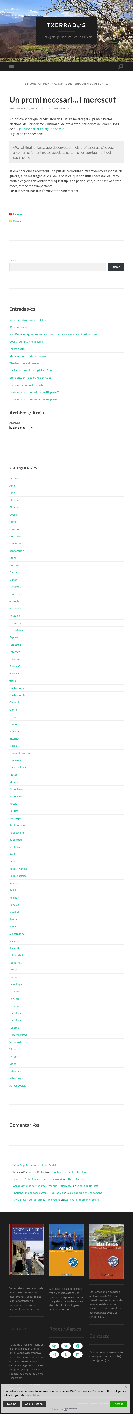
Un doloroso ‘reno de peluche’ (27, 384)
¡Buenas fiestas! (18, 327)
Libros (13, 745)
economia (15, 608)
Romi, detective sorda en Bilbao (28, 319)
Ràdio (12, 854)
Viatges (13, 1056)
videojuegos (16, 1078)
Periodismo (16, 796)
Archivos (14, 422)
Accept (119, 1403)
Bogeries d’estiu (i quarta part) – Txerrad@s (38, 1178)
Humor (13, 724)
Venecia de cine (18, 1042)
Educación (15, 623)
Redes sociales (17, 875)
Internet (14, 738)
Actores (14, 478)
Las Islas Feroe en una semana (84, 1192)
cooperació (16, 543)
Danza (13, 579)
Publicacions (16, 832)
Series (12, 926)
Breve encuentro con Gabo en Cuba (30, 377)
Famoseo (14, 651)
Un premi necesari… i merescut (62, 99)
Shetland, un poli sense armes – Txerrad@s (38, 1192)
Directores (15, 593)
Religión (14, 897)
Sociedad (14, 940)
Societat (14, 948)
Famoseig (15, 644)
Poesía (13, 803)
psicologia (15, 818)
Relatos (13, 883)
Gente (13, 709)
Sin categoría (17, 933)
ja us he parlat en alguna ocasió (41, 129)
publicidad (15, 839)
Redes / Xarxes (18, 868)
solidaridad (16, 955)
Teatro (13, 977)
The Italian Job (76, 1178)
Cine (12, 492)
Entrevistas (16, 630)
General (14, 702)
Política (13, 810)
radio (12, 861)
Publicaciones (17, 825)
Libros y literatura (19, 753)
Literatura (15, 760)
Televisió (14, 991)
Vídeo (12, 1063)
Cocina (13, 514)
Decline (11, 1403)
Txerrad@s (66, 25)
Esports (14, 637)
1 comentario (58, 108)
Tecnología (15, 984)
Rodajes (14, 904)
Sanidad (14, 911)
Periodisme (16, 789)
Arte (12, 485)
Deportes (15, 586)
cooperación (16, 550)
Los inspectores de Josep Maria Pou (30, 370)
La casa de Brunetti (88, 1185)
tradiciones (16, 1013)
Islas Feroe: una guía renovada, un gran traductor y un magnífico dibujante (53, 334)
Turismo (14, 1027)
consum (14, 528)
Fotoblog (14, 658)
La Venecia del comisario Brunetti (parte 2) (34, 392)
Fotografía (15, 666)
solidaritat (15, 962)
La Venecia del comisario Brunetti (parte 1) (34, 399)
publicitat (15, 846)
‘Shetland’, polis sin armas (24, 363)
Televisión (15, 1006)
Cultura (14, 565)
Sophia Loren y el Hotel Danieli (38, 1165)
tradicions (15, 1020)
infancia (14, 731)
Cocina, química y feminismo (26, 341)
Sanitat (13, 919)
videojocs (15, 1071)
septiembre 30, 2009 (23, 108)
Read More (33, 1395)
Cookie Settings (34, 1403)
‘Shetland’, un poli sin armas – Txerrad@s (36, 1199)
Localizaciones (17, 767)
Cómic (13, 521)
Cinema (14, 500)
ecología (14, 601)
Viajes (13, 1049)
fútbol (13, 680)
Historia (14, 716)
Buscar (13, 259)
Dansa (13, 572)
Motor (13, 774)
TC (42, 108)
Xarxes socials (17, 1085)
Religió (13, 890)
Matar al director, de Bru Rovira (27, 356)
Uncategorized (18, 1034)
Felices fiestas (17, 348)
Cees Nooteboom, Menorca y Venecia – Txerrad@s (43, 1185)
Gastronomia (17, 688)
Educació (14, 615)
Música (13, 781)
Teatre (13, 969)
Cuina (12, 557)
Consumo (15, 536)
